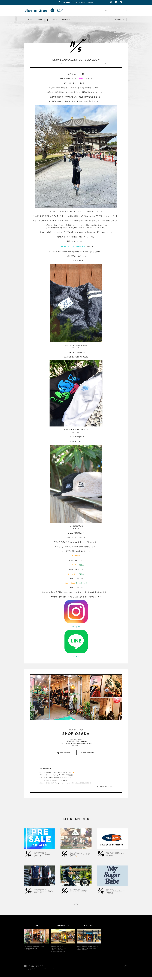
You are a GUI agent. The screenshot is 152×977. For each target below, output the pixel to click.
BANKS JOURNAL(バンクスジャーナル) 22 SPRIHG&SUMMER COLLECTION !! (68, 783)
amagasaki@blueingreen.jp (58, 951)
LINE (76, 656)
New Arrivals (94, 63)
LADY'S (39, 20)
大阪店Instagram (65, 752)
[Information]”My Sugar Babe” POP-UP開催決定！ (60, 775)
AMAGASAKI (66, 19)
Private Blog (102, 63)
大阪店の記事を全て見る (105, 786)
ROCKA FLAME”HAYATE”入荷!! (78, 891)
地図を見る (76, 745)
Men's (85, 63)
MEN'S (30, 20)
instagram (76, 626)
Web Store (109, 63)
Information (79, 63)
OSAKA (55, 19)
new (89, 63)
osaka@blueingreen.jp (85, 743)
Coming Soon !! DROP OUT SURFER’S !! (76, 59)
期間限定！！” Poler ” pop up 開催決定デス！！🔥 (60, 772)
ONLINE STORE (120, 19)
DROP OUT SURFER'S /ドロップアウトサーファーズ (62, 63)
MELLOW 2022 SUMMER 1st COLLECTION (58, 777)
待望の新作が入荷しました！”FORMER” (57, 780)
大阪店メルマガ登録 (88, 752)
